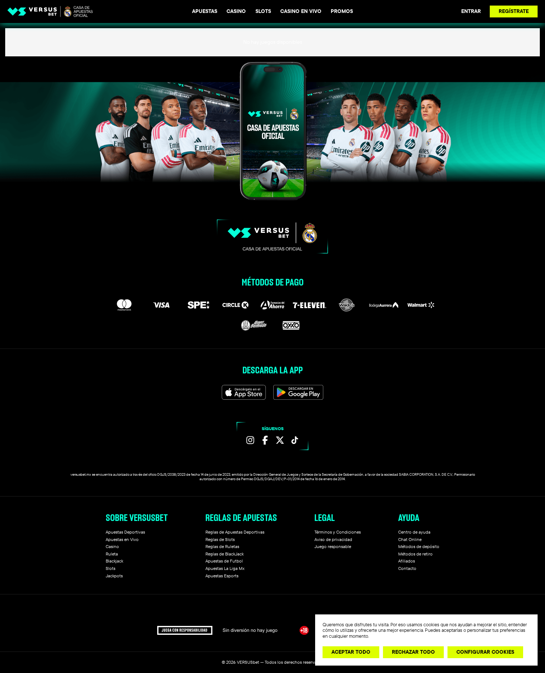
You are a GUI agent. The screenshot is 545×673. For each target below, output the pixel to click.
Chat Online (410, 539)
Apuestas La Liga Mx (224, 568)
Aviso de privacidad (333, 539)
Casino (236, 11)
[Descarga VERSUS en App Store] (244, 392)
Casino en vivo (300, 11)
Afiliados (406, 561)
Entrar (471, 11)
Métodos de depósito (418, 546)
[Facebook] (265, 440)
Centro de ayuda (414, 532)
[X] (279, 440)
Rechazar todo (413, 652)
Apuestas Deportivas (125, 532)
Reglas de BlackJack (224, 554)
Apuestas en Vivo (122, 539)
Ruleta (112, 554)
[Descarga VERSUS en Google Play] (298, 392)
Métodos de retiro (415, 554)
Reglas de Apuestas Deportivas (234, 532)
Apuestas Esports (221, 575)
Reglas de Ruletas (222, 546)
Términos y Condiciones (337, 532)
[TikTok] (294, 440)
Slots (263, 11)
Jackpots (114, 575)
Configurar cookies (485, 652)
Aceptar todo (350, 652)
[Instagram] (250, 440)
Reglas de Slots (220, 539)
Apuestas (204, 11)
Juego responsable (332, 546)
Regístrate (514, 11)
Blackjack (114, 561)
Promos (342, 11)
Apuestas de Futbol (224, 561)
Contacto (407, 568)
